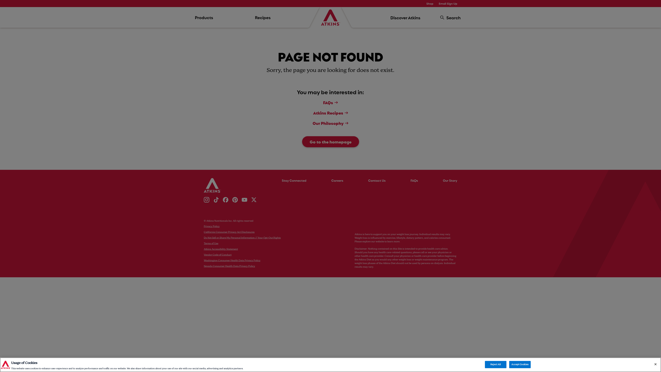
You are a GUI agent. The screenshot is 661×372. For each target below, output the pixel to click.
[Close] (655, 364)
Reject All (495, 364)
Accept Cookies (519, 364)
